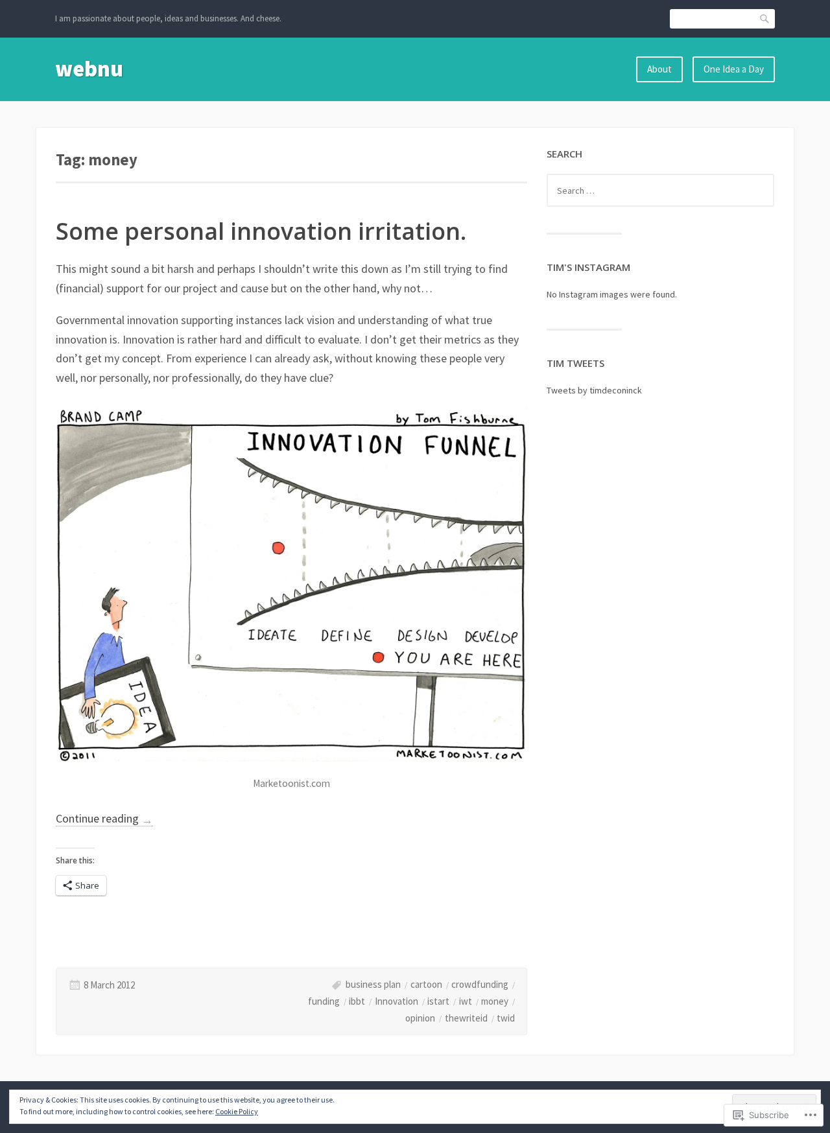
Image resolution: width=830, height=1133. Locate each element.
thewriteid (466, 1018)
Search (765, 18)
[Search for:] (660, 190)
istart (438, 1001)
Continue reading (104, 818)
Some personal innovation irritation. (261, 231)
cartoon (426, 984)
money (494, 1001)
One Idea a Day (734, 69)
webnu (89, 68)
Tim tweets (575, 362)
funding (324, 1001)
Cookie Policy (236, 1111)
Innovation (396, 1001)
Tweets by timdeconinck (594, 390)
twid (506, 1018)
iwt (465, 1001)
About (659, 69)
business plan (373, 984)
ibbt (357, 1001)
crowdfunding (479, 984)
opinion (420, 1018)
